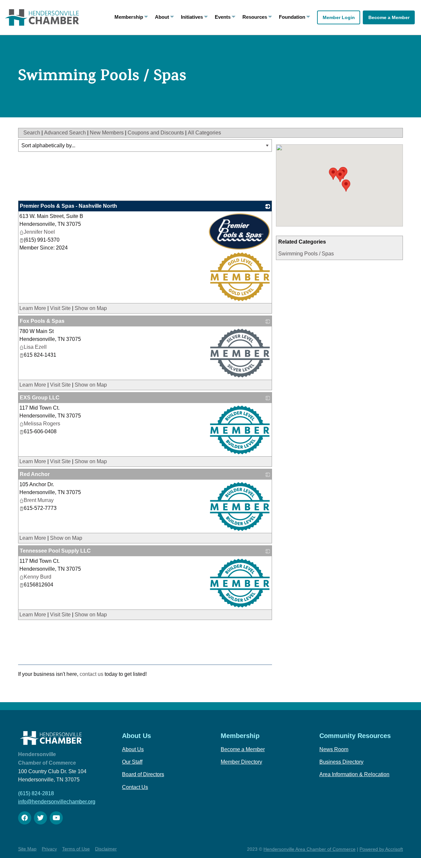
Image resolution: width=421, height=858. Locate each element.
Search (31, 132)
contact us (91, 674)
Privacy (49, 848)
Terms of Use (76, 848)
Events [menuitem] (223, 17)
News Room (333, 749)
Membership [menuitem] (128, 17)
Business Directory (341, 762)
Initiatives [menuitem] (192, 17)
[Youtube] (56, 817)
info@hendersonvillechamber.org (56, 801)
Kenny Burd (37, 577)
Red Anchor (35, 474)
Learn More (32, 308)
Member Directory (241, 762)
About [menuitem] (162, 17)
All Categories (204, 132)
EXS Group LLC (40, 397)
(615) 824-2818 (36, 793)
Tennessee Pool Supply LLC (55, 551)
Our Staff (132, 762)
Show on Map (91, 308)
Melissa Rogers (42, 423)
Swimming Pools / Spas (306, 253)
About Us (133, 749)
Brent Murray (39, 500)
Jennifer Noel (39, 232)
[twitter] (40, 817)
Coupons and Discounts (156, 132)
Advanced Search (65, 132)
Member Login (339, 17)
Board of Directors (143, 774)
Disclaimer (106, 848)
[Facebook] (24, 817)
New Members (107, 132)
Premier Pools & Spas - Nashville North (68, 206)
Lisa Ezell (35, 347)
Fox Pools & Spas (42, 321)
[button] (340, 176)
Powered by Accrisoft (381, 849)
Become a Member (388, 17)
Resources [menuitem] (254, 17)
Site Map (27, 848)
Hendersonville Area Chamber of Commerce (309, 849)
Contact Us (135, 787)
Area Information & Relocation (354, 774)
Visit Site (60, 308)
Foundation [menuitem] (292, 17)
